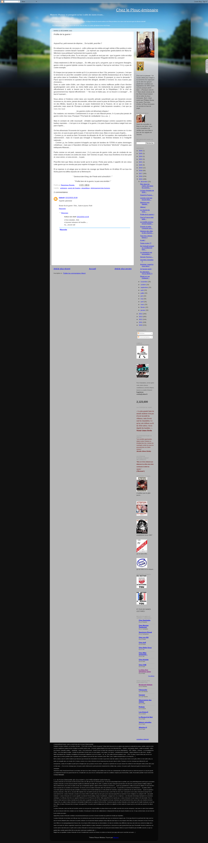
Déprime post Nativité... (144, 203)
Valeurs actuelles (145, 722)
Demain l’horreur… (146, 257)
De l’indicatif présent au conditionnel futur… (147, 247)
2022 (141, 159)
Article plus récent (62, 269)
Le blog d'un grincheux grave (145, 670)
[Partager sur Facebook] (86, 185)
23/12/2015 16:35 (83, 217)
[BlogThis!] (82, 185)
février (143, 307)
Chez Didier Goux (145, 647)
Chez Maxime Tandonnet (144, 626)
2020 (141, 165)
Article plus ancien (123, 269)
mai (142, 299)
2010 (141, 325)
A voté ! (142, 240)
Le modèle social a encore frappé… (146, 222)
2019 (141, 168)
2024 (141, 156)
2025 (141, 153)
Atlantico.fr (143, 727)
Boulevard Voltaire (145, 685)
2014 (141, 314)
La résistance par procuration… (146, 253)
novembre (144, 282)
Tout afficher (151, 676)
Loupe (207, 71)
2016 (141, 176)
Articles (141, 333)
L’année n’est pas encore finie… (146, 198)
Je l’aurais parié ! (146, 269)
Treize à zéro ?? (145, 243)
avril (142, 302)
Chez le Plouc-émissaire (137, 10)
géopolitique (85, 188)
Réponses (64, 213)
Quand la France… (146, 195)
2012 (141, 319)
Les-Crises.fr (143, 712)
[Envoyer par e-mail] (80, 185)
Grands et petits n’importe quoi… (146, 227)
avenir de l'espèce (74, 188)
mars (143, 304)
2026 (141, 151)
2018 (141, 170)
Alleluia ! (143, 207)
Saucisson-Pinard (145, 632)
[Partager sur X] (84, 185)
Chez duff (142, 642)
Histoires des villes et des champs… (146, 232)
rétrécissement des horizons (100, 188)
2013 (141, 316)
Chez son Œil (144, 637)
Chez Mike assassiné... (143, 653)
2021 (141, 162)
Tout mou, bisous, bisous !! (146, 236)
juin (142, 296)
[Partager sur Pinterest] (88, 185)
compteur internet (142, 739)
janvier (143, 310)
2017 (141, 173)
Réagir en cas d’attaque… (145, 277)
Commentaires (144, 337)
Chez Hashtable (144, 620)
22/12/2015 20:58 (71, 197)
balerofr (62, 197)
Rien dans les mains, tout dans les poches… (146, 185)
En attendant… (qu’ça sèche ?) (146, 272)
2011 (141, 322)
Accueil (92, 269)
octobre (143, 284)
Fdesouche (143, 690)
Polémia (142, 707)
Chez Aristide (144, 659)
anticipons (63, 188)
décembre (144, 181)
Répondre (62, 208)
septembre (144, 287)
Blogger (116, 837)
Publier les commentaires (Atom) (74, 273)
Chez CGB (142, 665)
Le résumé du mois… (145, 210)
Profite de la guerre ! (147, 214)
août (142, 290)
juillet (143, 293)
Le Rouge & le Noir (146, 717)
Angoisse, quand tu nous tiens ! (146, 265)
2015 (141, 179)
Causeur (142, 695)
